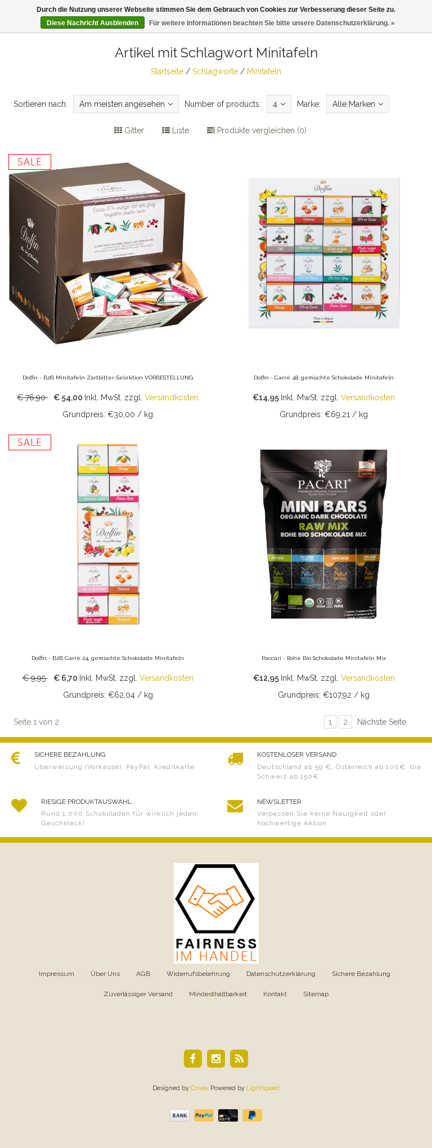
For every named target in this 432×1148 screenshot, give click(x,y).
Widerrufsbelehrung (198, 974)
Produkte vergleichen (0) (261, 130)
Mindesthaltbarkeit (218, 994)
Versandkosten (172, 397)
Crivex (200, 1088)
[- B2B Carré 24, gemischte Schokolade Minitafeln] (108, 567)
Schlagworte (215, 71)
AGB (143, 974)
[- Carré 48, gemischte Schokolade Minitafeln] (324, 286)
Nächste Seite (381, 721)
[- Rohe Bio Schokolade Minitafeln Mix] (324, 567)
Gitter (133, 130)
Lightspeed (263, 1088)
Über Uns (105, 974)
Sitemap (315, 994)
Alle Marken (353, 104)
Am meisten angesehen (122, 104)
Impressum (56, 974)
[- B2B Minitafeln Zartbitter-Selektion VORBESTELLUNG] (108, 286)
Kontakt (275, 994)
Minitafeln (264, 71)
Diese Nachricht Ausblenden (92, 23)
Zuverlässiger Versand (138, 994)
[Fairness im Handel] (216, 913)
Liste (179, 130)
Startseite (167, 71)
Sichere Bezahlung (361, 974)
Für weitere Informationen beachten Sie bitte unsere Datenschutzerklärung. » (272, 23)
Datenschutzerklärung (281, 974)
